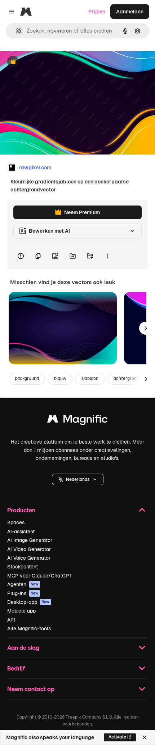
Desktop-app (28, 602)
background (27, 378)
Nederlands (77, 479)
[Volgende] (145, 328)
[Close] (144, 737)
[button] (77, 479)
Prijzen (96, 11)
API (11, 620)
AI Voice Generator (28, 558)
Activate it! (119, 737)
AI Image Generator (29, 540)
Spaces (16, 522)
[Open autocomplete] (16, 31)
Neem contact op (30, 689)
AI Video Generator (29, 549)
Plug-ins (23, 593)
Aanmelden (129, 11)
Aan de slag (23, 647)
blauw (60, 378)
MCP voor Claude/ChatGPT (39, 575)
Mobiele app (21, 611)
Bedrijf (16, 668)
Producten (21, 510)
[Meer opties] (107, 256)
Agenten (23, 584)
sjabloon (89, 378)
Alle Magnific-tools (29, 628)
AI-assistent (21, 531)
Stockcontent (22, 566)
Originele (47, 62)
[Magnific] (77, 420)
